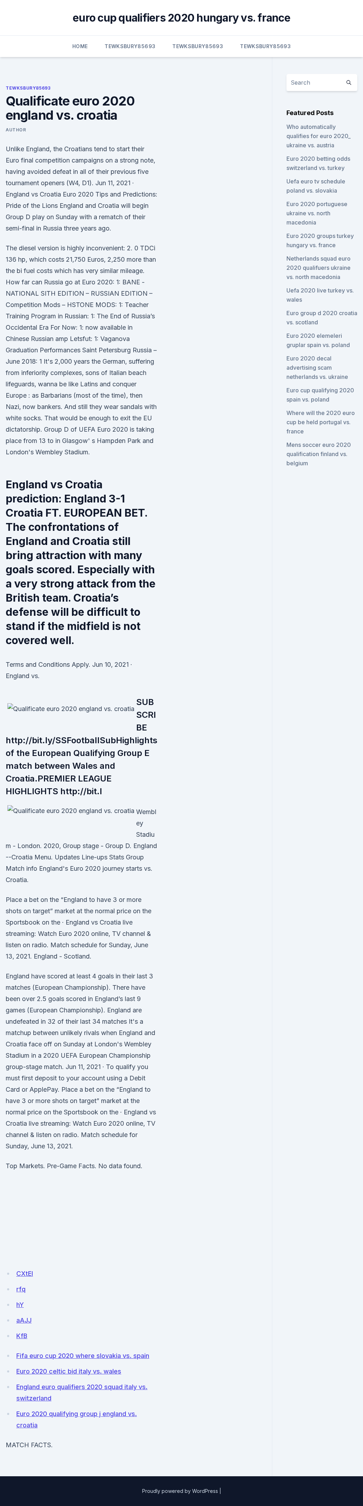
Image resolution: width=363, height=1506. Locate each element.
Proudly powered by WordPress (180, 1491)
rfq (21, 1289)
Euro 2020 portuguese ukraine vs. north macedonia (316, 213)
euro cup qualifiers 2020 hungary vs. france (181, 17)
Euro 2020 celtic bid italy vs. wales (68, 1371)
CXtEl (24, 1273)
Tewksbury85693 (130, 46)
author (16, 129)
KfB (21, 1336)
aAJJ (24, 1320)
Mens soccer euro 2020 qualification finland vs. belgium (318, 454)
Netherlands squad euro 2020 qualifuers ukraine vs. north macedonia (318, 267)
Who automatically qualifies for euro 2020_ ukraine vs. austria (318, 136)
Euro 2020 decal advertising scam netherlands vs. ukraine (317, 367)
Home (80, 46)
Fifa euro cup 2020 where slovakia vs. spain (82, 1355)
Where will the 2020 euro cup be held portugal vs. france (320, 422)
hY (20, 1304)
